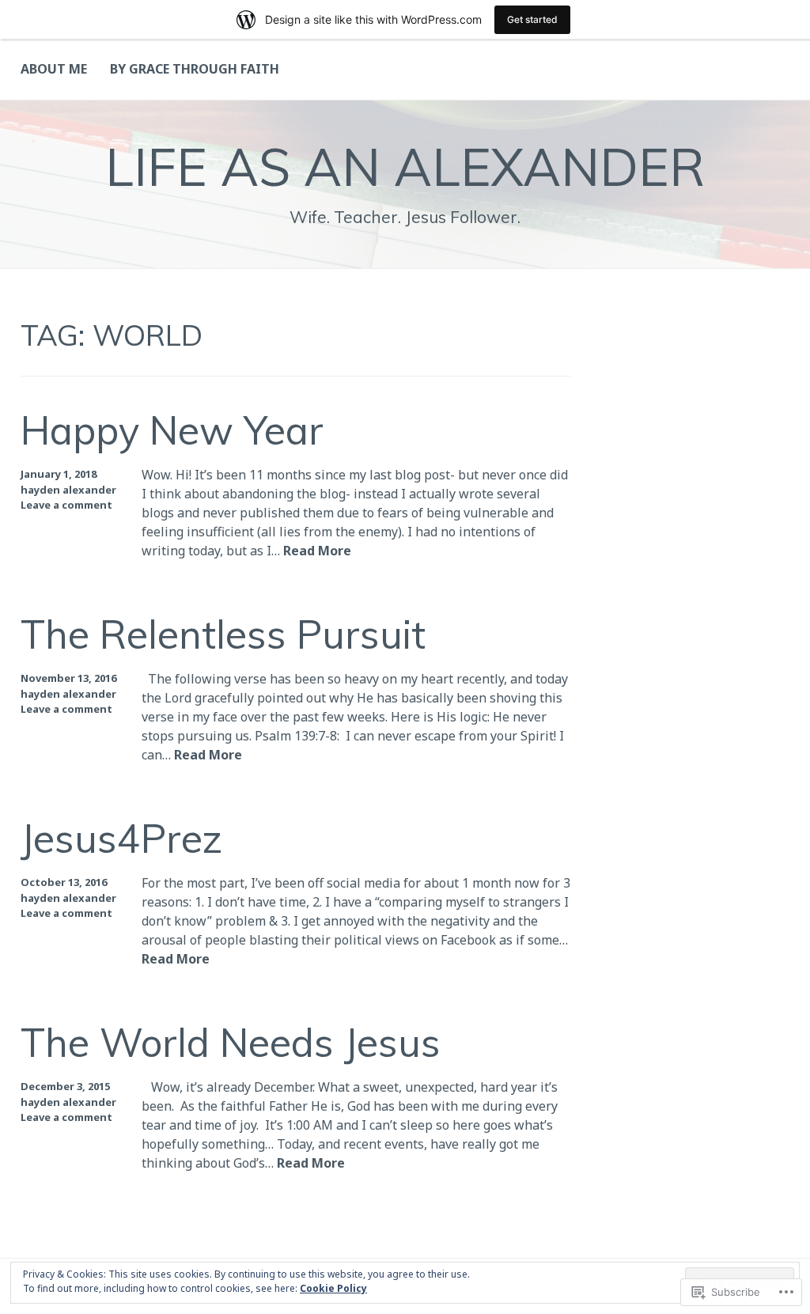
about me (54, 69)
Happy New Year (172, 429)
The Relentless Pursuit (223, 633)
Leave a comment (66, 505)
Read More (317, 551)
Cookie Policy (333, 1288)
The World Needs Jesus (231, 1041)
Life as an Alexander (405, 166)
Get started (532, 19)
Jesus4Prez (121, 837)
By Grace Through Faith (194, 69)
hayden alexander (68, 490)
